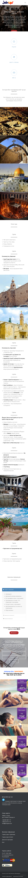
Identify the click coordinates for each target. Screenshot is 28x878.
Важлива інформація (8, 618)
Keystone (18, 873)
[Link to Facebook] (19, 875)
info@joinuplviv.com (7, 823)
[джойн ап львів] (11, 2)
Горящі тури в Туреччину (8, 834)
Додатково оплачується (9, 615)
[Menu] (25, 2)
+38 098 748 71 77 (6, 820)
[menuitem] (25, 2)
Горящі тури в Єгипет (7, 837)
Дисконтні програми (7, 839)
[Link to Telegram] (25, 875)
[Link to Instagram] (21, 875)
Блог (3, 842)
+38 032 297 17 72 (6, 821)
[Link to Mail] (23, 875)
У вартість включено (9, 589)
